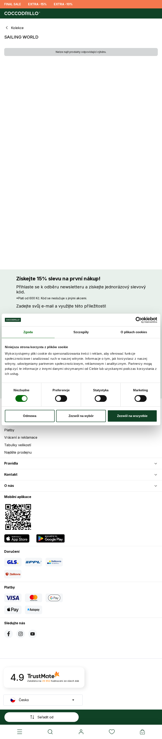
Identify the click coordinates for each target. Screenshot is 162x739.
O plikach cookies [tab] (134, 332)
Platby (9, 430)
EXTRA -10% (63, 4)
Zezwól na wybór (81, 416)
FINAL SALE (12, 4)
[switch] (61, 398)
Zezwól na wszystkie (132, 416)
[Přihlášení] (81, 732)
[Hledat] (50, 732)
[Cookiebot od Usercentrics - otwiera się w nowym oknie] (138, 320)
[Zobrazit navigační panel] (19, 732)
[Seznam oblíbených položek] (111, 732)
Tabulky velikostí (17, 445)
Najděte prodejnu (18, 452)
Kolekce (17, 28)
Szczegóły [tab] (81, 332)
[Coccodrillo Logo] (21, 13)
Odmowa (29, 416)
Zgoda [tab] (28, 332)
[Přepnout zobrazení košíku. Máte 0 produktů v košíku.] (142, 732)
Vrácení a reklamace (20, 437)
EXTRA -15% (37, 4)
